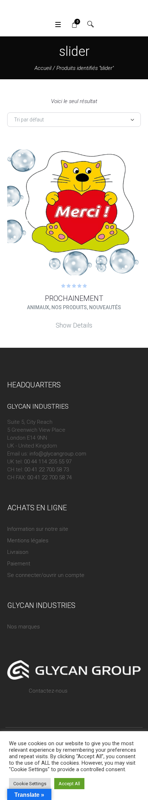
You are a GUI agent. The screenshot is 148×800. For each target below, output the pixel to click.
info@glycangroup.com (57, 453)
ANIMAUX (38, 307)
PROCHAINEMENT (74, 298)
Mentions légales (27, 540)
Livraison (17, 552)
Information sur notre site (37, 529)
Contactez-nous (48, 691)
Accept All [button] (69, 783)
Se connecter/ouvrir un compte (45, 575)
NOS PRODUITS (69, 307)
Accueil (42, 68)
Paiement (18, 563)
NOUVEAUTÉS (105, 307)
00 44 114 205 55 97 (47, 461)
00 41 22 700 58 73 (46, 469)
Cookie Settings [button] (29, 783)
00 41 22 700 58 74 (49, 477)
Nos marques (23, 626)
